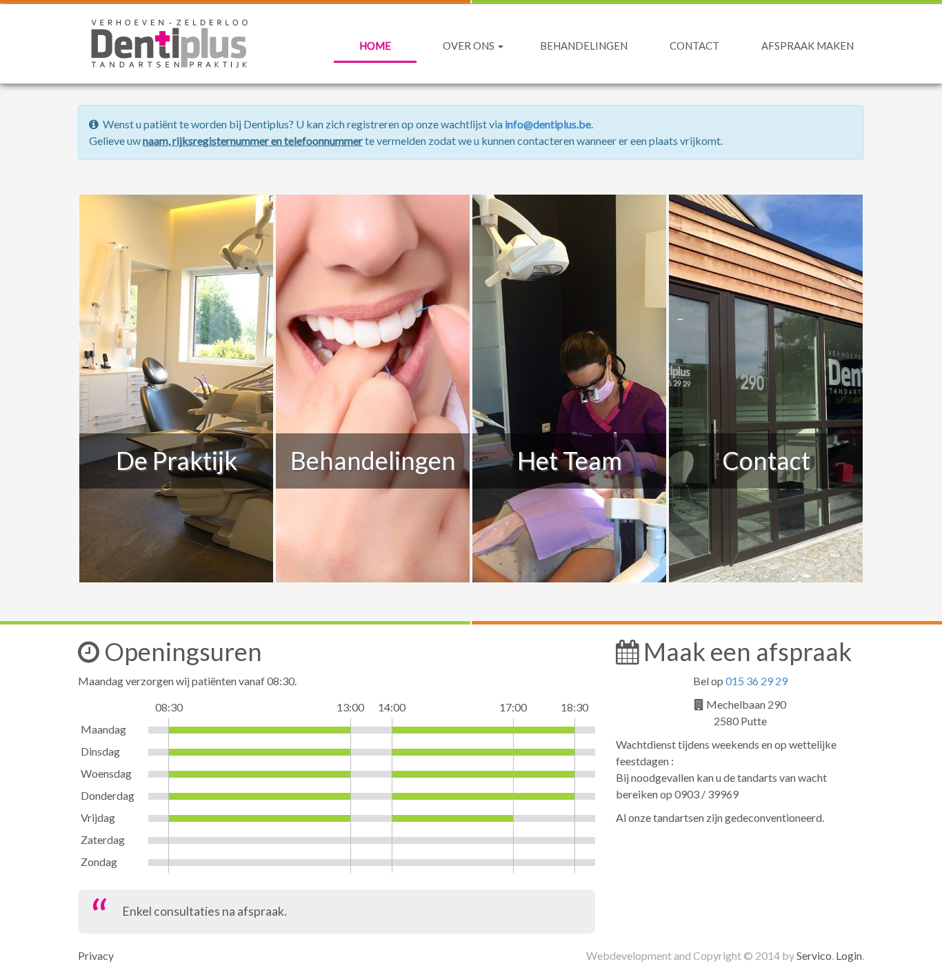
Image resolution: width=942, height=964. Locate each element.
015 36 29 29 (756, 680)
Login (849, 955)
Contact (694, 45)
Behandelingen (584, 45)
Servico (814, 955)
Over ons (470, 45)
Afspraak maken (807, 45)
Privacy (96, 955)
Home (375, 45)
